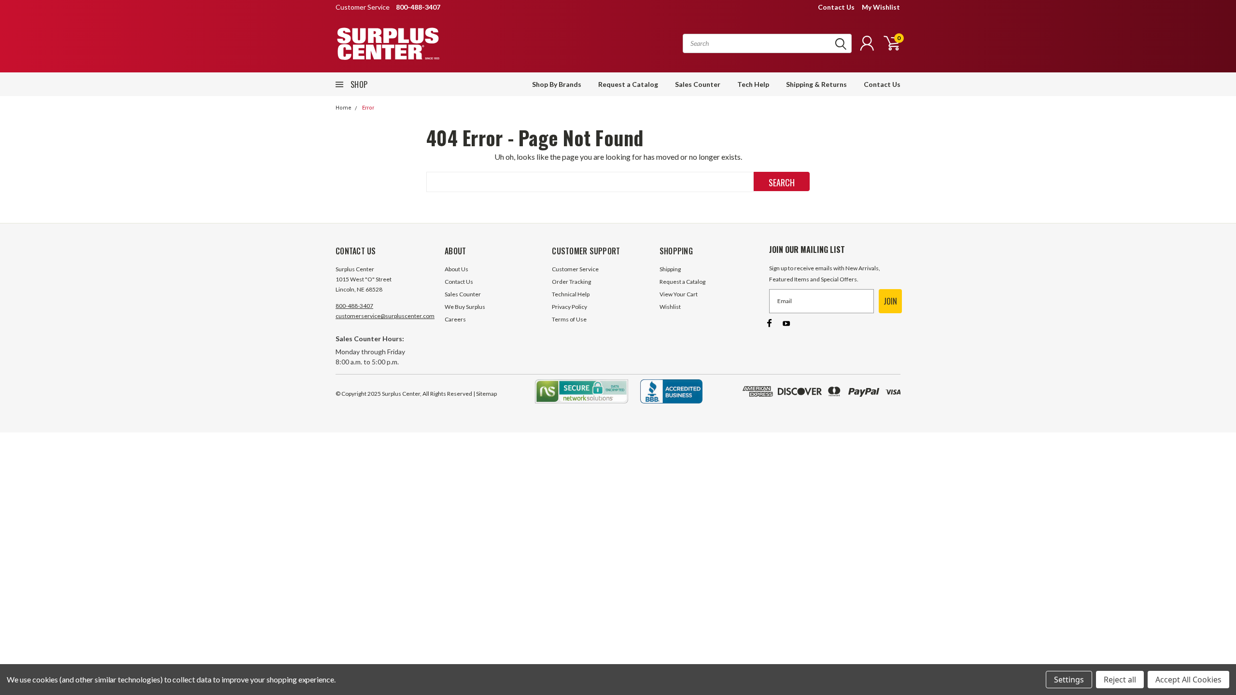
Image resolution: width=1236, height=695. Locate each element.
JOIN (890, 301)
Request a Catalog (628, 84)
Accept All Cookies (1188, 679)
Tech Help (753, 84)
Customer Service (575, 269)
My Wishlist (881, 7)
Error (368, 108)
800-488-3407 (354, 305)
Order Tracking (571, 281)
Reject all (1120, 679)
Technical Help (571, 294)
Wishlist (670, 306)
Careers (455, 319)
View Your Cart (679, 294)
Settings (1069, 679)
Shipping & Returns (816, 84)
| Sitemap (485, 393)
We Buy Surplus (465, 306)
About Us (456, 269)
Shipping (670, 269)
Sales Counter (697, 84)
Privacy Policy (569, 306)
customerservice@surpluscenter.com (385, 316)
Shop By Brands (556, 84)
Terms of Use (569, 319)
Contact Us (836, 7)
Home (343, 108)
